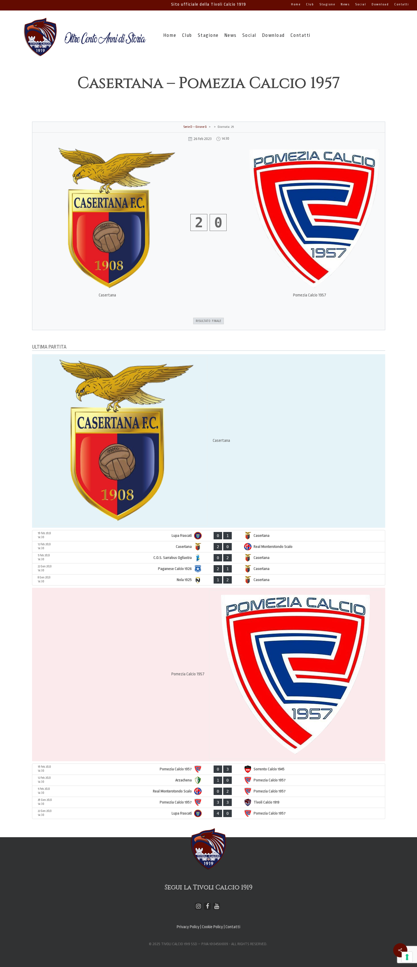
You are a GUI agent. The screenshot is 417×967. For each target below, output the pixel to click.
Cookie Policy (213, 926)
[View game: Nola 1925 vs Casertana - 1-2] (208, 579)
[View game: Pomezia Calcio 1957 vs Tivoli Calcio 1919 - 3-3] (208, 802)
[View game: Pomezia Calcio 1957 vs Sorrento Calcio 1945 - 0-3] (208, 769)
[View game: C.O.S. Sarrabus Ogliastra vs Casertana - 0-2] (208, 557)
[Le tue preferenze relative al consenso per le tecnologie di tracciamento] (407, 957)
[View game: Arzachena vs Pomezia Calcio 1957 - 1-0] (208, 780)
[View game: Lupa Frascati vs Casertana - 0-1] (208, 535)
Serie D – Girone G (195, 127)
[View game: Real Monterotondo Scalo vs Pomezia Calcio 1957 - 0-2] (208, 791)
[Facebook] (207, 906)
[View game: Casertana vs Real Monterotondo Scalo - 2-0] (208, 546)
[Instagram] (198, 906)
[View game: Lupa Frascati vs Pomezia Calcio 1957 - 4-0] (208, 813)
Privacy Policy (188, 926)
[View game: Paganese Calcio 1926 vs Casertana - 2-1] (208, 568)
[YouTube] (216, 906)
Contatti (233, 926)
